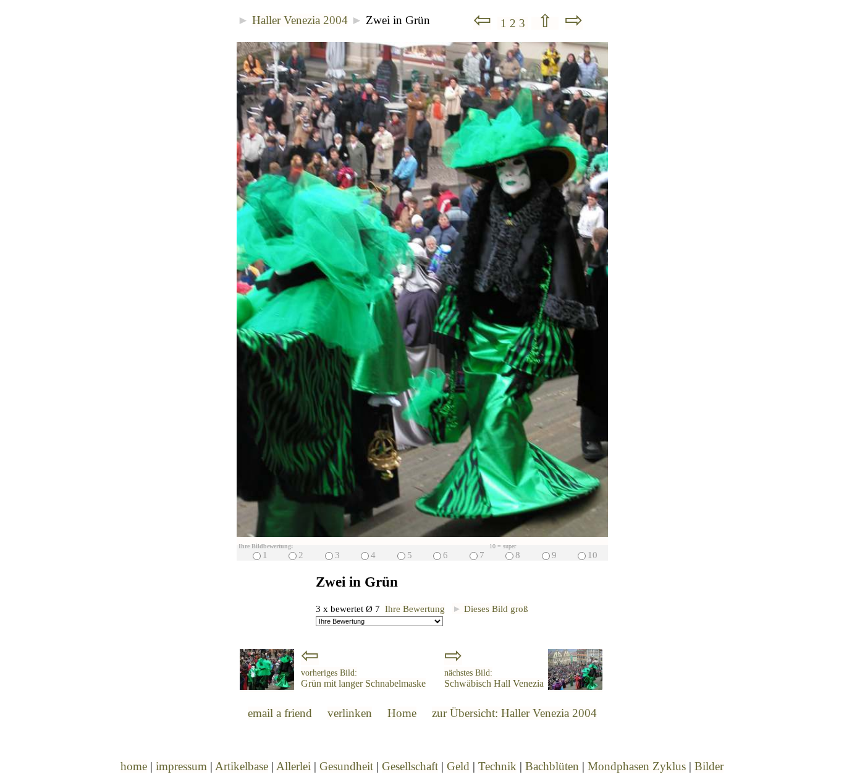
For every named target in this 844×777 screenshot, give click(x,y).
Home (401, 713)
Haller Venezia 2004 (300, 20)
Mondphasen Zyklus (637, 766)
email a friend (280, 713)
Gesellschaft (410, 766)
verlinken (349, 713)
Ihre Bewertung (415, 608)
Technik (497, 766)
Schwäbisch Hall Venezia (494, 678)
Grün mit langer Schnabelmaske (363, 678)
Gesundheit (346, 766)
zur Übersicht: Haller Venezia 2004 (514, 713)
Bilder (709, 766)
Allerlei (293, 766)
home (133, 766)
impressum (181, 766)
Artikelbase (241, 766)
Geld (458, 766)
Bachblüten (552, 766)
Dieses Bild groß (490, 608)
